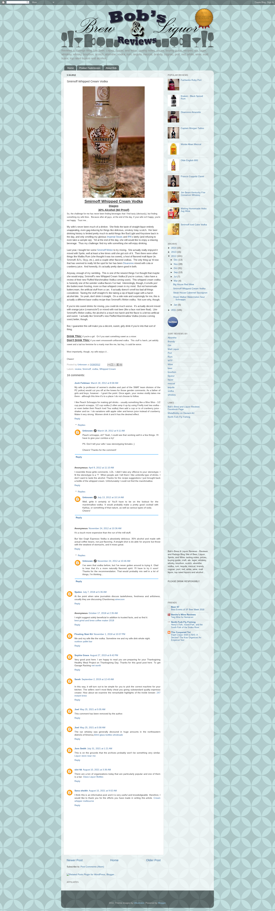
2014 (174, 248)
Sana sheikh (81, 790)
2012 (174, 256)
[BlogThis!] (111, 364)
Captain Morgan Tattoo (192, 128)
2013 (174, 252)
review (78, 369)
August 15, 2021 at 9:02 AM (103, 790)
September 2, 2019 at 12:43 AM (98, 679)
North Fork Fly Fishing (179, 417)
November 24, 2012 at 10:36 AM (105, 528)
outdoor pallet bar (83, 641)
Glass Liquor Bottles (93, 777)
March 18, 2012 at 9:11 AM (111, 431)
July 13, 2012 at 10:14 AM (111, 497)
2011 (174, 310)
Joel (76, 709)
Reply (77, 418)
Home (70, 68)
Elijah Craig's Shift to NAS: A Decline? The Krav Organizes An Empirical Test (186, 637)
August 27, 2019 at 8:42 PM (104, 655)
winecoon (120, 599)
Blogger (162, 903)
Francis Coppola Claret (192, 176)
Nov (176, 264)
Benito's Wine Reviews (183, 614)
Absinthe (172, 338)
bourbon (172, 372)
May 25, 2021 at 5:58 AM (92, 727)
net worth (96, 665)
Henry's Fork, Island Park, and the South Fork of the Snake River (187, 626)
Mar (176, 281)
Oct (176, 268)
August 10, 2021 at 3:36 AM (97, 769)
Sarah (77, 679)
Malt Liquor (173, 349)
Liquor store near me (85, 756)
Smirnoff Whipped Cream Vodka (189, 288)
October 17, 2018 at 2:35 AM (103, 613)
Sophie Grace (81, 655)
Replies (81, 425)
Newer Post (75, 860)
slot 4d (78, 769)
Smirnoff (86, 369)
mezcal (171, 383)
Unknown (87, 431)
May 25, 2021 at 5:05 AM (92, 709)
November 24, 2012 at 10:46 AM (114, 561)
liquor (170, 380)
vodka (95, 369)
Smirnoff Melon (105, 250)
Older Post (153, 860)
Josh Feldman (82, 383)
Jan (176, 305)
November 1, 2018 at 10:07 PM (109, 634)
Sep (176, 272)
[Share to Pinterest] (121, 364)
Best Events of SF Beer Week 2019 (187, 609)
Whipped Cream (107, 369)
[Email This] (108, 364)
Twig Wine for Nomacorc (182, 617)
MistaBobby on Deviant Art (181, 413)
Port (170, 353)
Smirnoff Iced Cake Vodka (194, 224)
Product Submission (89, 68)
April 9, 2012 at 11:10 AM (101, 467)
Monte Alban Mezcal (191, 144)
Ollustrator (139, 903)
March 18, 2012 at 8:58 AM (104, 383)
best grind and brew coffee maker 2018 (94, 620)
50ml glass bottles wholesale (108, 735)
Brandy (171, 341)
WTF (170, 360)
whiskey (172, 395)
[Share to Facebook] (118, 364)
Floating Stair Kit (83, 634)
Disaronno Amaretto (191, 112)
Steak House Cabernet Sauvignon (190, 293)
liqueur (171, 376)
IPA (129, 237)
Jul (175, 276)
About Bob (111, 68)
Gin (169, 345)
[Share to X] (114, 364)
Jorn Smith (80, 748)
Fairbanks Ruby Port (191, 80)
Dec (176, 260)
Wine (170, 364)
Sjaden (78, 592)
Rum (170, 357)
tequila (171, 387)
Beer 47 (175, 607)
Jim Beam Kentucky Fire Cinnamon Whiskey (193, 193)
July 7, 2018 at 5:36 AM (95, 592)
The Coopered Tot (181, 632)
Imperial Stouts (115, 237)
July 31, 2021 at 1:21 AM (99, 748)
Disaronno (128, 263)
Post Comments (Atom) (92, 867)
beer (170, 368)
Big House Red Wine (183, 284)
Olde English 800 (189, 160)
